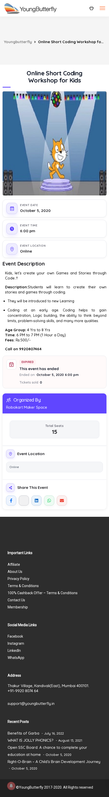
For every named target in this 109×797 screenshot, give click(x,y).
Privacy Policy (18, 579)
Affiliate (14, 564)
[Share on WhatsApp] (49, 500)
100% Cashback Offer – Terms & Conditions (43, 593)
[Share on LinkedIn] (36, 500)
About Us (15, 572)
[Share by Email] (62, 500)
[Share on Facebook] (11, 500)
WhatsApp (16, 658)
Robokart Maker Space (26, 407)
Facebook (15, 636)
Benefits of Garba (23, 733)
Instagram (16, 643)
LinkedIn (14, 651)
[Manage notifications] (11, 786)
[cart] (91, 8)
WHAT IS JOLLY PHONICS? (30, 740)
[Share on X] (24, 500)
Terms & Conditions (23, 586)
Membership (18, 607)
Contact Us (16, 600)
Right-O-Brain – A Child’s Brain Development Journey (54, 761)
